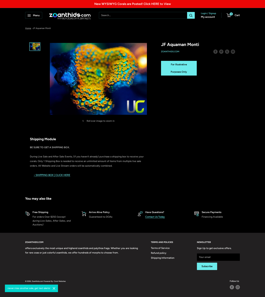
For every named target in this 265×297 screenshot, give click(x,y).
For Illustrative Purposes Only (179, 68)
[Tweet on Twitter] (227, 51)
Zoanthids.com (170, 51)
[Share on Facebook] (215, 51)
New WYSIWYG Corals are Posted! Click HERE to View (132, 4)
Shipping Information (162, 257)
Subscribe (207, 266)
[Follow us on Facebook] (232, 287)
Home (28, 28)
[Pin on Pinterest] (221, 51)
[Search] (191, 15)
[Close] (54, 288)
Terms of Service (160, 248)
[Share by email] (233, 51)
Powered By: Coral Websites (55, 281)
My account (208, 17)
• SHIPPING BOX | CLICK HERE (52, 175)
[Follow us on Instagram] (238, 287)
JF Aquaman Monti (42, 28)
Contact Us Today (155, 216)
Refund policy (158, 252)
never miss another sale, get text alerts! (29, 288)
